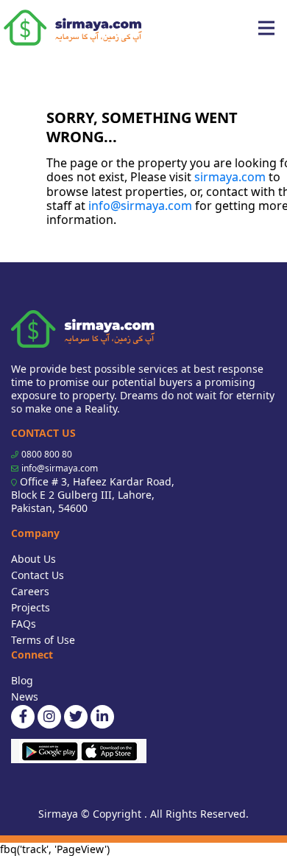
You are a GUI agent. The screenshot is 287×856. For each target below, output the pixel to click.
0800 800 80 (46, 454)
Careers (30, 591)
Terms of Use (43, 640)
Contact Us (37, 575)
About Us (33, 559)
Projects (30, 607)
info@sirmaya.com (140, 205)
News (24, 697)
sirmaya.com (230, 177)
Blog (22, 680)
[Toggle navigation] (266, 28)
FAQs (23, 624)
